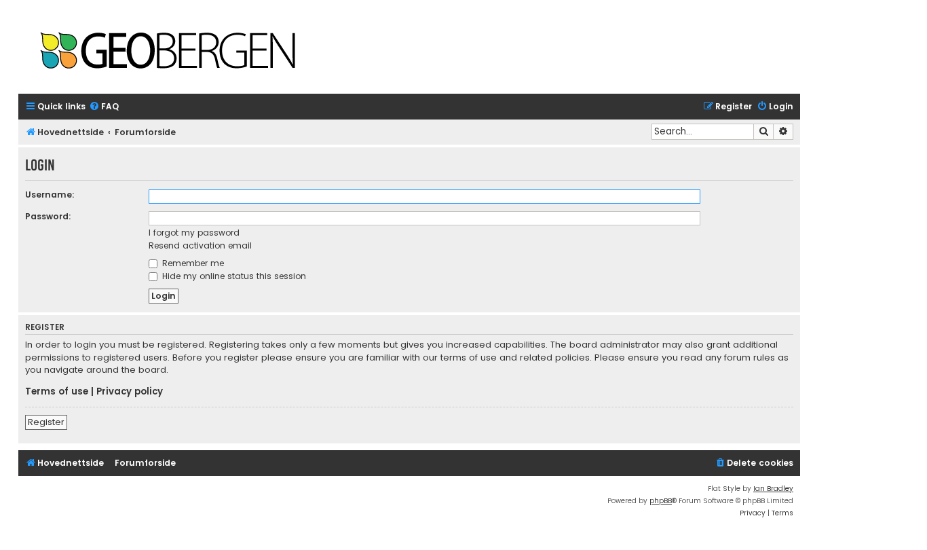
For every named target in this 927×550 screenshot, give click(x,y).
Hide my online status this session (232, 276)
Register (46, 422)
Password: (48, 216)
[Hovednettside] (168, 52)
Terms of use (56, 392)
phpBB (660, 501)
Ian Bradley (773, 488)
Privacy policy (129, 392)
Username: (50, 194)
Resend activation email (200, 245)
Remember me (191, 263)
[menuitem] (104, 107)
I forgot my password (194, 232)
